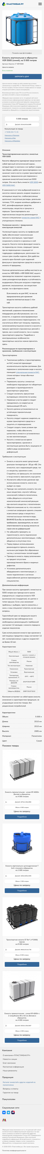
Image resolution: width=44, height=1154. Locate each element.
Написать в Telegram (12, 135)
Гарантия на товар (10, 1092)
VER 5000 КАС (8, 185)
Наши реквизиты (10, 1070)
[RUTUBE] (13, 1112)
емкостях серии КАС (30, 217)
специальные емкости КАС (27, 372)
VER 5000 (34, 182)
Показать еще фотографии (22, 53)
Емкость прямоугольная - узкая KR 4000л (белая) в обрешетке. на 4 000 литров (22, 794)
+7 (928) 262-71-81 (12, 132)
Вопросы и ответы (10, 1089)
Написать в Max (10, 138)
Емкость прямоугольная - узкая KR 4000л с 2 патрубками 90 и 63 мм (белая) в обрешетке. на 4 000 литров (22, 1016)
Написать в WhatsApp (12, 141)
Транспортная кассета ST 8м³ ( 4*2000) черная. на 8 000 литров (22, 942)
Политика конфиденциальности (14, 1150)
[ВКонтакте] (4, 1112)
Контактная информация (13, 1067)
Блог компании (9, 1063)
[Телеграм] (8, 1112)
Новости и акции (10, 1059)
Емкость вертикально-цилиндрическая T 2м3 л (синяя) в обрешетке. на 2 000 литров (22, 868)
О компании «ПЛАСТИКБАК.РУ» (16, 1055)
